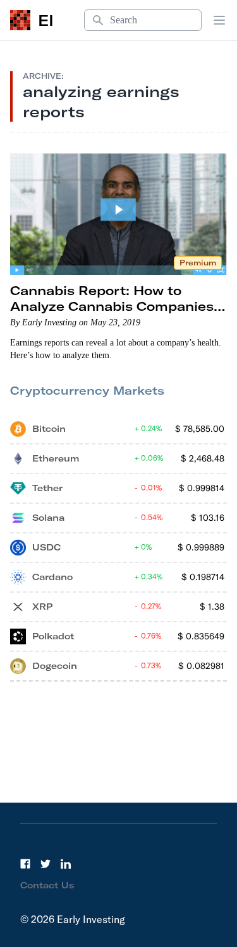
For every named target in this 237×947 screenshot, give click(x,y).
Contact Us (47, 885)
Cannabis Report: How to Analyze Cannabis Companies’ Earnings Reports (113, 306)
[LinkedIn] (66, 864)
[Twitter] (45, 864)
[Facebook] (25, 864)
